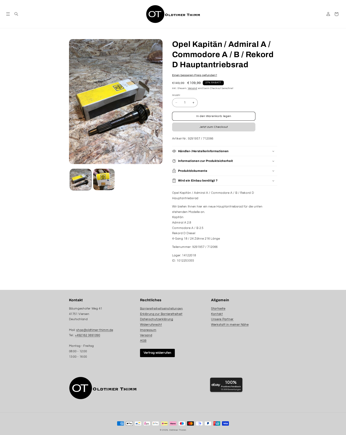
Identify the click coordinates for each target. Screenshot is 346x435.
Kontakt (217, 314)
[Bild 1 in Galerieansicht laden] (80, 179)
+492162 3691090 (87, 335)
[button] (8, 14)
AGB (143, 340)
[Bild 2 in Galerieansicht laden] (104, 179)
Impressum (148, 330)
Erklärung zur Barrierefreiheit (161, 314)
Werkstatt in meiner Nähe (230, 324)
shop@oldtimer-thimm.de (94, 330)
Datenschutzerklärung (156, 319)
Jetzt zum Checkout (213, 126)
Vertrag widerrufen (157, 352)
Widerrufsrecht (151, 324)
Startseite (218, 308)
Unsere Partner (222, 319)
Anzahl (176, 95)
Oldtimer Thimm (177, 430)
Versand (192, 88)
